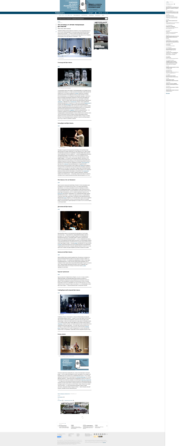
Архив (69, 434)
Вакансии (78, 434)
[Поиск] (105, 13)
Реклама (78, 433)
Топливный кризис (91, 15)
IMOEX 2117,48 (70, 15)
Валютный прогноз (97, 15)
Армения (103, 15)
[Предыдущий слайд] (58, 426)
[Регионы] (99, 13)
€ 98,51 (63, 15)
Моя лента (171, 1)
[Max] (105, 434)
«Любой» (82, 165)
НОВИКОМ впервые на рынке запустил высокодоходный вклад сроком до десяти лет (76, 428)
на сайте (84, 265)
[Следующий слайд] (107, 426)
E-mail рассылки (87, 435)
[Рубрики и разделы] (107, 13)
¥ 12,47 (66, 15)
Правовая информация (88, 434)
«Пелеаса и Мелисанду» (81, 377)
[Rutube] (102, 434)
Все (65, 423)
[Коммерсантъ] (60, 13)
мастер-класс (73, 101)
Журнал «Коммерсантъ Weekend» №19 (64, 393)
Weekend (59, 21)
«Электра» (66, 164)
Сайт (59, 66)
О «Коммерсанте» (71, 433)
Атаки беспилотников (84, 15)
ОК (106, 18)
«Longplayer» (71, 110)
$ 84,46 (60, 15)
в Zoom (65, 197)
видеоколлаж (87, 103)
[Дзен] (98, 434)
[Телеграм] (94, 434)
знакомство (60, 101)
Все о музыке (60, 400)
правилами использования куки (78, 18)
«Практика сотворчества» (86, 379)
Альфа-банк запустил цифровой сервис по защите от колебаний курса (100, 427)
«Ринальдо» (60, 323)
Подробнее (104, 442)
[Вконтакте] (96, 434)
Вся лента (168, 93)
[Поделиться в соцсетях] (56, 31)
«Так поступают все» (85, 162)
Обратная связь (87, 433)
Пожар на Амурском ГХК (77, 15)
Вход (103, 12)
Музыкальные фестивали (68, 400)
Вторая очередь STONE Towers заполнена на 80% (87, 427)
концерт (76, 93)
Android (78, 435)
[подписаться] (64, 397)
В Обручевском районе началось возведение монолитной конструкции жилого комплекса (64, 428)
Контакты (70, 435)
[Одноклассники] (100, 434)
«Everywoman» (86, 171)
